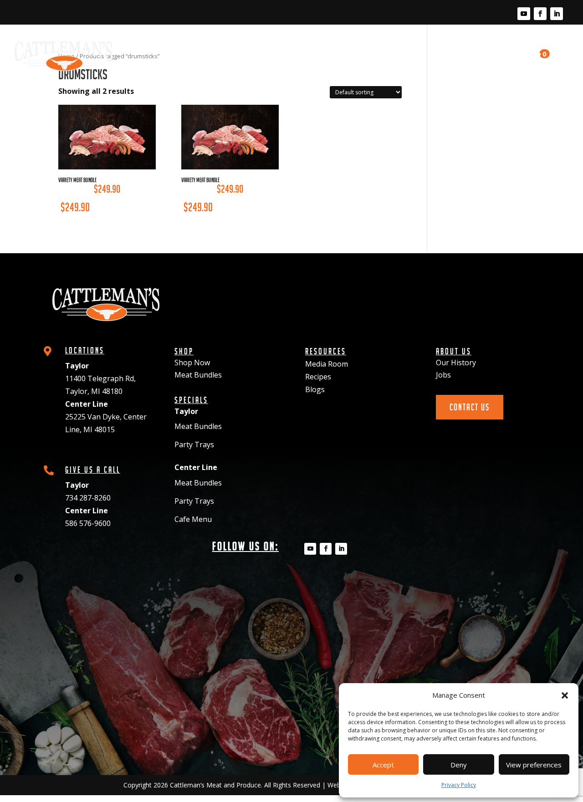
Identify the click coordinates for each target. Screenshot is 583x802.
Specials (267, 47)
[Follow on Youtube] (523, 13)
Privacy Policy (458, 785)
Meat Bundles (198, 375)
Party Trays (194, 444)
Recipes (366, 47)
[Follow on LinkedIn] (556, 13)
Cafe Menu (193, 519)
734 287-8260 (88, 498)
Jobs (443, 375)
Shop (178, 47)
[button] (564, 695)
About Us (444, 47)
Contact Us (499, 51)
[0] (533, 56)
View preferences (534, 764)
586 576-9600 (88, 523)
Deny (458, 764)
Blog (404, 47)
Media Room (318, 47)
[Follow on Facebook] (540, 13)
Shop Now (192, 363)
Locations (219, 47)
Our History (456, 363)
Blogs (315, 389)
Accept (383, 764)
